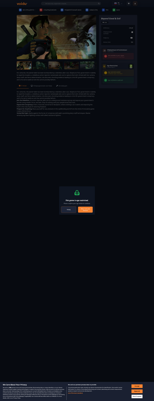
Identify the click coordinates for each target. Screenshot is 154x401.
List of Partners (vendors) (75, 393)
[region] (77, 391)
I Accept (137, 386)
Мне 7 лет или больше (85, 209)
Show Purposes (137, 396)
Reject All (137, 391)
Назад (68, 209)
